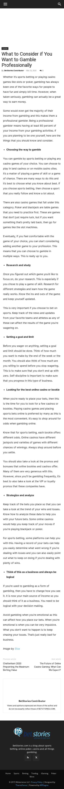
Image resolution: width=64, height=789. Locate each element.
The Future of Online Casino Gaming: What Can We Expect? (47, 666)
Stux (17, 648)
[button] (5, 4)
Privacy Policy (36, 782)
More (32, 776)
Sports (16, 773)
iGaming (44, 773)
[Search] (59, 4)
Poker (53, 773)
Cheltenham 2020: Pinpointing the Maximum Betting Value (16, 666)
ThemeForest (21, 785)
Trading (34, 773)
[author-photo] (32, 696)
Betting (25, 773)
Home (8, 773)
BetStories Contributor (14, 70)
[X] (36, 758)
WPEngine (44, 785)
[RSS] (28, 758)
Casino (4, 48)
